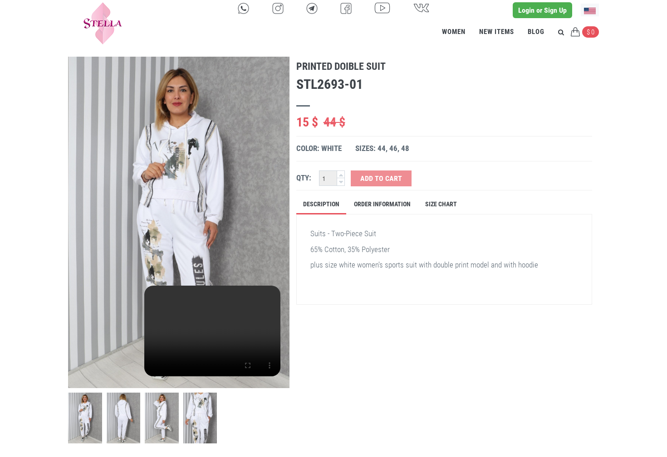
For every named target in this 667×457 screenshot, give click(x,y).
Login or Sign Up (542, 10)
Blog (536, 32)
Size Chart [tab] (441, 204)
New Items (496, 32)
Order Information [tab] (382, 204)
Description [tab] (321, 204)
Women (454, 32)
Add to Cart (381, 178)
